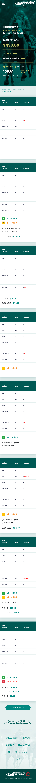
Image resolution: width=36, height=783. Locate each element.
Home (4, 90)
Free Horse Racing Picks (16, 90)
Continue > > (18, 707)
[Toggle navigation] (3, 3)
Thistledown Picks (12, 58)
